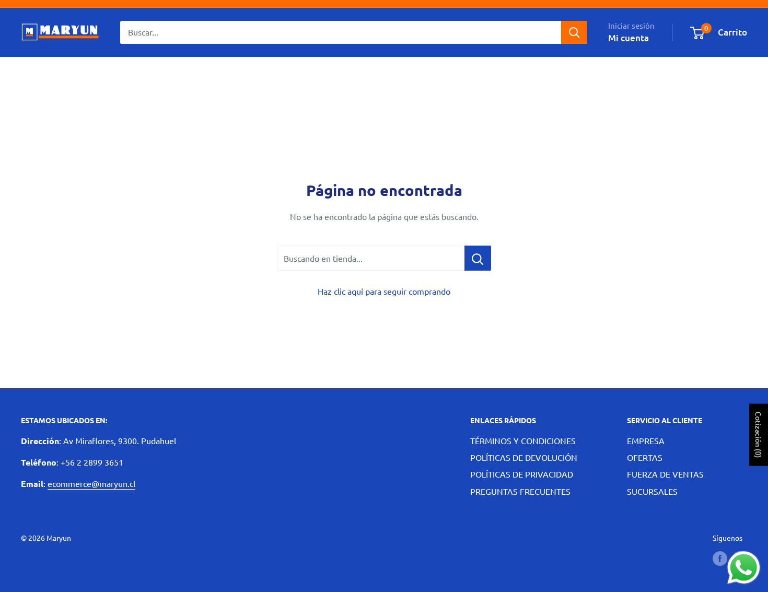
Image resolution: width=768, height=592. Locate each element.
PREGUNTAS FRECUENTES (520, 491)
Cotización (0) (758, 434)
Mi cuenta (628, 38)
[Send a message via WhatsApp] (744, 568)
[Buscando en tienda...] (477, 258)
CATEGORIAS (46, 73)
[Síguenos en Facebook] (720, 558)
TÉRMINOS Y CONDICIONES (523, 440)
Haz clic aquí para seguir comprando (384, 291)
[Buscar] (574, 32)
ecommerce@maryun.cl (91, 483)
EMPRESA (646, 440)
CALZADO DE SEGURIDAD (233, 73)
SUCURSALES (652, 491)
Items (155, 73)
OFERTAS (644, 457)
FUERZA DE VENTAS (665, 474)
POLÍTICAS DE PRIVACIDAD (521, 474)
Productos (107, 73)
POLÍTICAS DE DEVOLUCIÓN (523, 457)
